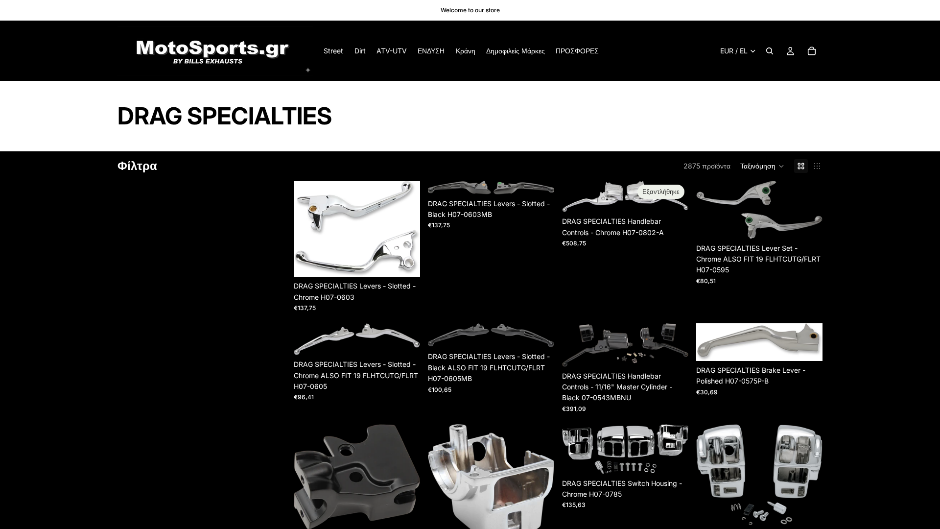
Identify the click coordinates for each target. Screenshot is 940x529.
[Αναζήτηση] (769, 51)
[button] (762, 166)
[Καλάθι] (811, 51)
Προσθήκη (413, 261)
